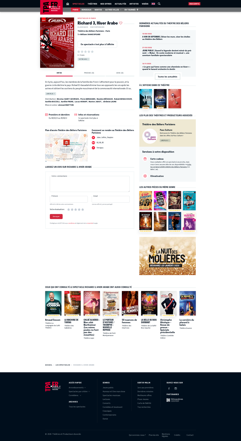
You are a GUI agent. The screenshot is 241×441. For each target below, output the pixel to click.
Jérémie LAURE (109, 101)
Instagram (175, 388)
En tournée (130, 9)
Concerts (106, 403)
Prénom (55, 196)
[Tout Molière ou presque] (189, 200)
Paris (75, 9)
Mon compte (194, 4)
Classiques (83, 27)
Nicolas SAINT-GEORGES (68, 99)
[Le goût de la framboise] (174, 98)
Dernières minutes (145, 391)
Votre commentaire (59, 176)
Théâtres (92, 4)
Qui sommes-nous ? (137, 435)
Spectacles (78, 4)
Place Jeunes (143, 399)
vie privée (90, 223)
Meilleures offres (144, 395)
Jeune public (108, 387)
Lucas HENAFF (81, 101)
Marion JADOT (95, 101)
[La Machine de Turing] (160, 221)
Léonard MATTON (66, 105)
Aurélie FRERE (67, 101)
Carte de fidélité (144, 403)
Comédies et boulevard (112, 407)
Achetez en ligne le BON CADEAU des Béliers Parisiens (170, 165)
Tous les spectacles (77, 406)
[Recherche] (159, 3)
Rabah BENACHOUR (123, 99)
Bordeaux (86, 9)
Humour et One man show (114, 391)
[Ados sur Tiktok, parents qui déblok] (160, 200)
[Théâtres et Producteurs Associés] (67, 4)
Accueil (48, 365)
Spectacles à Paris (87, 18)
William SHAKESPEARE (90, 34)
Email (96, 196)
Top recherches (144, 407)
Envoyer (56, 216)
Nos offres (105, 4)
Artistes (134, 4)
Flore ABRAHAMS (87, 99)
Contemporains (97, 27)
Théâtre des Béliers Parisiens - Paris (94, 31)
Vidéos (145, 4)
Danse (105, 418)
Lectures (106, 399)
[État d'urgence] (145, 200)
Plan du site (154, 435)
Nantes (98, 9)
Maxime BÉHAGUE (105, 99)
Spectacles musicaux (111, 395)
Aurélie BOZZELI (52, 101)
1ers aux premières (145, 387)
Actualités (120, 4)
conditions (71, 223)
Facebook (169, 388)
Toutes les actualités (167, 76)
